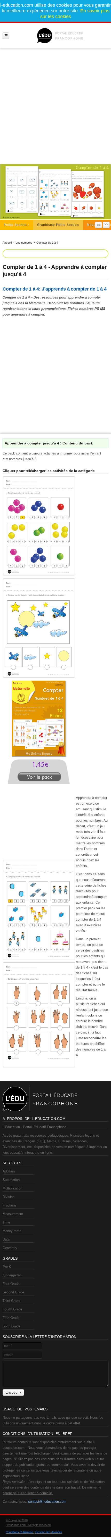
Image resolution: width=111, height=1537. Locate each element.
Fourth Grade (12, 1309)
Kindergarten (12, 1275)
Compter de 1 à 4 (47, 242)
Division (8, 1197)
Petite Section (15, 225)
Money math (12, 1231)
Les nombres (24, 242)
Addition (9, 1171)
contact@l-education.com (47, 1501)
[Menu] (6, 35)
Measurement (13, 1214)
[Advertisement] (55, 104)
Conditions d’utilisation (19, 1532)
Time (6, 1222)
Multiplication (12, 1188)
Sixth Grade (11, 1326)
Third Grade (11, 1301)
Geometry (10, 1248)
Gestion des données (48, 1532)
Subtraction (11, 1180)
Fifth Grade (11, 1318)
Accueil (7, 242)
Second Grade (13, 1292)
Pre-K (7, 1267)
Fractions (10, 1205)
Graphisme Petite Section (58, 225)
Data (6, 1239)
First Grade (11, 1284)
